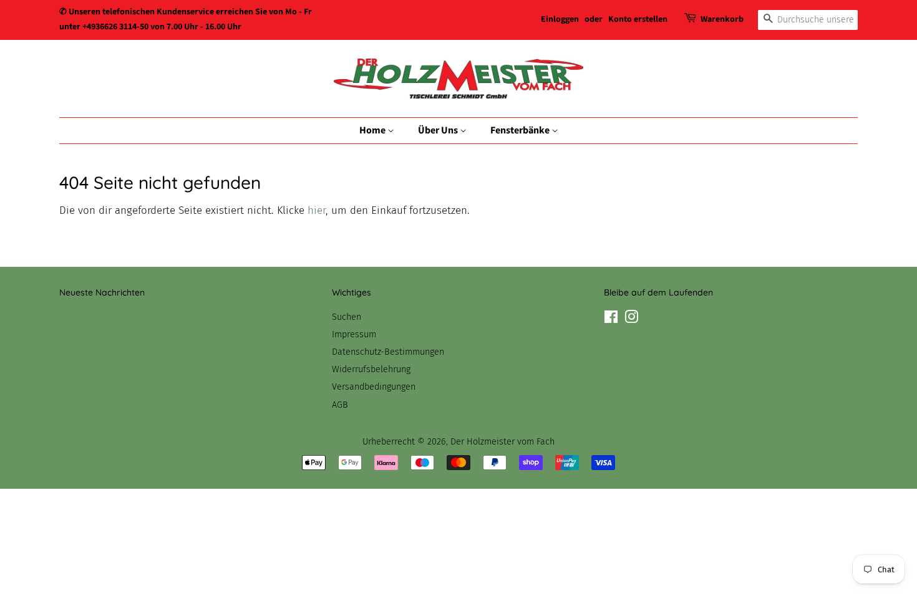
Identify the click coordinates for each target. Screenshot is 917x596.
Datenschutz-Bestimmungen (388, 351)
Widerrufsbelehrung (371, 369)
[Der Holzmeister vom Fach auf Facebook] (611, 319)
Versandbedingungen (373, 386)
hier (317, 210)
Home (373, 130)
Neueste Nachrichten (102, 292)
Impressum (354, 334)
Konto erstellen (637, 19)
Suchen (346, 316)
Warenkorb (722, 19)
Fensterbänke (520, 130)
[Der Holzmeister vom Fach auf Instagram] (631, 319)
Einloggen (560, 19)
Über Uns (439, 130)
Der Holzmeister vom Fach (502, 441)
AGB (340, 404)
